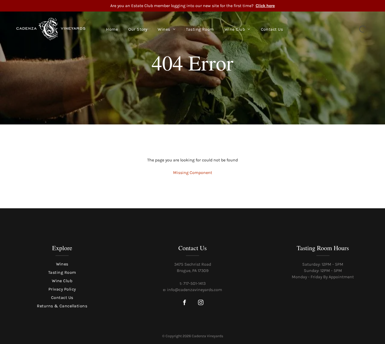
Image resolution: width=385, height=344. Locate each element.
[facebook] (184, 303)
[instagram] (200, 303)
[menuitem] (112, 29)
